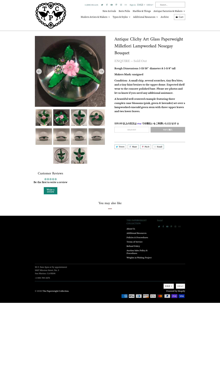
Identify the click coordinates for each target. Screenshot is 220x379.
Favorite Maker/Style (82, 211)
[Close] (147, 134)
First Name (78, 167)
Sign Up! (110, 239)
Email (76, 152)
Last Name (78, 181)
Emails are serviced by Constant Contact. (94, 232)
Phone (76, 196)
